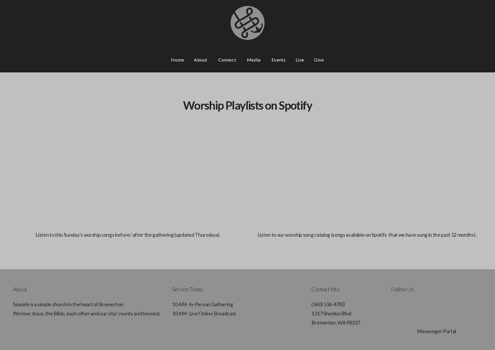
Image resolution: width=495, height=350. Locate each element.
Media (254, 59)
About (201, 59)
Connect (227, 59)
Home (177, 59)
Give (319, 59)
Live (300, 59)
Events (279, 59)
